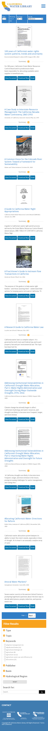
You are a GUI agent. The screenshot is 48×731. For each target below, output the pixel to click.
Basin (8, 671)
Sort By (30, 17)
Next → (32, 616)
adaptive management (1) (15, 645)
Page (3, 17)
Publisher (10, 665)
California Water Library (16, 6)
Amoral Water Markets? (16, 582)
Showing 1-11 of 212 (12, 19)
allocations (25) (11, 659)
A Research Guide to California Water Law (24, 327)
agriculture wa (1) (12, 655)
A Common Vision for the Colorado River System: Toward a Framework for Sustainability (23, 161)
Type (8, 630)
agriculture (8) (10, 652)
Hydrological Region (16, 676)
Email (33, 78)
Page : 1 (24, 615)
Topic (9, 635)
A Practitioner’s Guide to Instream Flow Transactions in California (23, 272)
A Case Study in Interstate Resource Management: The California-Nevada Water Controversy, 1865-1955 (22, 112)
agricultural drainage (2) (14, 650)
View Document (10, 78)
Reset (15, 682)
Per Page (19, 17)
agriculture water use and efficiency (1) (19, 657)
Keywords (11, 641)
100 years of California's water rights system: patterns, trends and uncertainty (24, 52)
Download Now (23, 78)
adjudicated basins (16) (13, 647)
